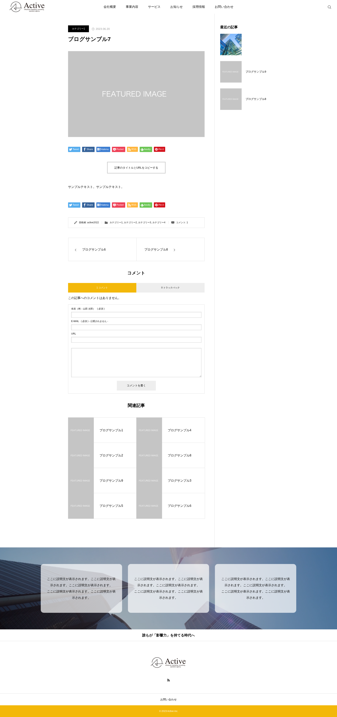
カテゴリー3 (144, 222)
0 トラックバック (170, 287)
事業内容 (132, 6)
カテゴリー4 (158, 222)
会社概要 (110, 6)
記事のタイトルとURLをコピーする (136, 167)
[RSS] (168, 680)
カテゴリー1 (78, 28)
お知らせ (176, 6)
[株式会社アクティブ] (168, 662)
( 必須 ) (88, 309)
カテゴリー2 (130, 222)
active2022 (93, 222)
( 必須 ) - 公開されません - (89, 321)
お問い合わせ (224, 6)
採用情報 (198, 6)
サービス (154, 6)
